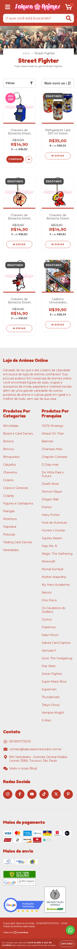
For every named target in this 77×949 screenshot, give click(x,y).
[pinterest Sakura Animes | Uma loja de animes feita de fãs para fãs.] (68, 794)
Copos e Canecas (15, 488)
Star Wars (48, 666)
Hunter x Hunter (53, 530)
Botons (8, 441)
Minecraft (48, 561)
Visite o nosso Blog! (23, 768)
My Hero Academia (55, 585)
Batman (47, 441)
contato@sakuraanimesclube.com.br (35, 749)
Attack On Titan (53, 433)
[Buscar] (69, 18)
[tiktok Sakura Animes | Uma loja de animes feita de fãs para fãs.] (44, 794)
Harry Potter (51, 515)
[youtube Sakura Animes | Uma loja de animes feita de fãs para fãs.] (32, 794)
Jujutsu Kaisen (52, 538)
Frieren (47, 507)
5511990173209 (20, 741)
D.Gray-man (50, 464)
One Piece (49, 600)
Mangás (9, 511)
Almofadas (10, 426)
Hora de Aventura (54, 522)
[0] (68, 8)
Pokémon (49, 627)
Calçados (9, 464)
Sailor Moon (50, 635)
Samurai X (49, 650)
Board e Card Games (18, 433)
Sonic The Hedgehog (57, 658)
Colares (8, 480)
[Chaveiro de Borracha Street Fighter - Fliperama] (28, 159)
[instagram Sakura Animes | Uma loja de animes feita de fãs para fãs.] (7, 794)
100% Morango (52, 426)
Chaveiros (10, 472)
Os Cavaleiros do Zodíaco (53, 610)
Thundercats (51, 697)
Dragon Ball (50, 499)
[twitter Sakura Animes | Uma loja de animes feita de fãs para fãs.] (56, 794)
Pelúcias (9, 534)
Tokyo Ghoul (50, 705)
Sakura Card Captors (56, 643)
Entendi (67, 943)
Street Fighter (52, 674)
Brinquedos (11, 457)
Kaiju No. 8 (49, 546)
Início (26, 53)
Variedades (11, 550)
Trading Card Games (17, 542)
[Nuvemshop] (16, 932)
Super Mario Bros (54, 681)
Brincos (8, 449)
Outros (47, 619)
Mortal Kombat (52, 569)
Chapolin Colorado (54, 457)
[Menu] (7, 7)
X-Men (46, 720)
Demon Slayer (52, 491)
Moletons (10, 519)
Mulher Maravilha (54, 577)
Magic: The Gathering (57, 554)
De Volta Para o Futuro (53, 474)
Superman (49, 689)
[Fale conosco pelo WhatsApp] (70, 930)
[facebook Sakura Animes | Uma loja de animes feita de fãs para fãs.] (19, 794)
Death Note (50, 484)
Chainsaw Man (52, 449)
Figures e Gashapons (18, 503)
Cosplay (8, 495)
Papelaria (9, 527)
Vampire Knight (53, 712)
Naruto (47, 592)
